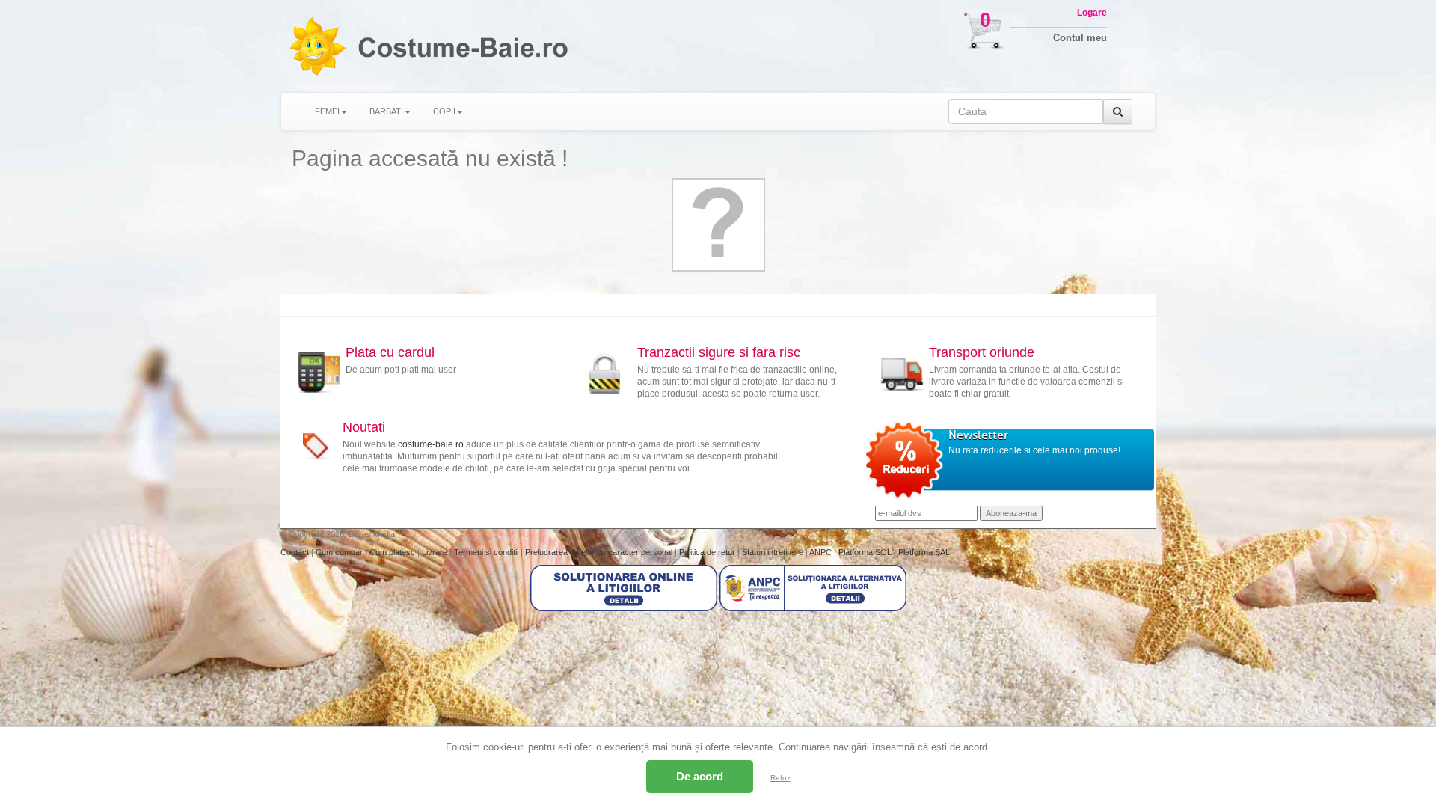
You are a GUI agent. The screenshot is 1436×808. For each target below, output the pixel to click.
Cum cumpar (340, 552)
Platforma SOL (865, 552)
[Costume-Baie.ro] (317, 46)
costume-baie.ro (431, 444)
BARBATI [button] (386, 111)
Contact (295, 552)
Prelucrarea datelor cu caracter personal (600, 552)
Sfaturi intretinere (774, 552)
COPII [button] (444, 111)
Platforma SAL (924, 552)
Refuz (780, 778)
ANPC (820, 552)
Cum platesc (393, 552)
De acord (699, 776)
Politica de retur (708, 552)
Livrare (435, 552)
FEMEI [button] (327, 111)
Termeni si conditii (487, 552)
